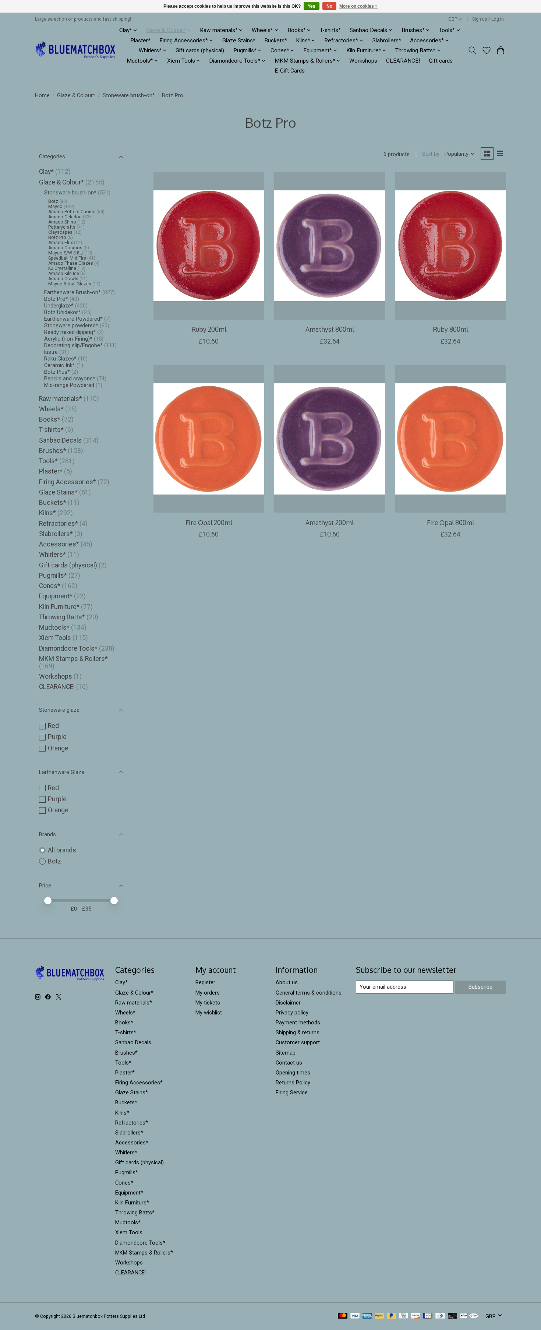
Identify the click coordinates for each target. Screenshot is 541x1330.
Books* (49, 419)
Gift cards (441, 60)
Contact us (289, 1062)
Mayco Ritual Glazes (69, 283)
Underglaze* (59, 305)
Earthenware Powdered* (73, 319)
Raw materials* (60, 398)
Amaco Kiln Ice (63, 273)
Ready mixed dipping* (70, 332)
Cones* (49, 586)
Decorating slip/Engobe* (73, 345)
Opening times (293, 1072)
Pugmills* (53, 575)
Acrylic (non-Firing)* (68, 338)
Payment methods (298, 1022)
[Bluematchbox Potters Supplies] (75, 51)
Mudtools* (54, 627)
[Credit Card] (403, 1316)
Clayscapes (60, 232)
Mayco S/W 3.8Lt (65, 253)
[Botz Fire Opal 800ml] (450, 439)
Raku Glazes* (60, 358)
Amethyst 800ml (329, 329)
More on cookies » (358, 6)
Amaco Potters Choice (71, 211)
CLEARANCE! (403, 60)
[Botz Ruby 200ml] (208, 245)
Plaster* (140, 40)
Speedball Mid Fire (67, 258)
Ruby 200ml (208, 329)
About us (287, 982)
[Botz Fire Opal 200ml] (208, 439)
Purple (57, 736)
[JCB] (428, 1316)
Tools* (48, 461)
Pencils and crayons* (69, 378)
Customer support (298, 1042)
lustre (51, 352)
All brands (62, 850)
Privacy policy (292, 1012)
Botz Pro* (56, 299)
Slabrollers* (386, 40)
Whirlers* (52, 554)
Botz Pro (57, 237)
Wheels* (51, 409)
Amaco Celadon (65, 216)
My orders (207, 992)
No (329, 6)
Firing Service (292, 1092)
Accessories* (59, 544)
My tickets (207, 1002)
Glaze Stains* (238, 40)
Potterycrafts (61, 227)
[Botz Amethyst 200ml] (329, 439)
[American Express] (367, 1316)
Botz (53, 201)
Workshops (363, 60)
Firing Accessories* (67, 482)
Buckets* (275, 40)
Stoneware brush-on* (129, 95)
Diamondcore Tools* (68, 648)
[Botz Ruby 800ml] (450, 245)
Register (205, 982)
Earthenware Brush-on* (72, 292)
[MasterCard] (342, 1316)
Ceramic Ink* (59, 365)
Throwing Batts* (62, 617)
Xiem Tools (55, 637)
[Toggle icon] (472, 50)
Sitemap (286, 1052)
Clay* (46, 171)
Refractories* (58, 523)
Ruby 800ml (450, 329)
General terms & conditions (309, 992)
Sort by (430, 154)
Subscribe (480, 987)
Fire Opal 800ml (450, 522)
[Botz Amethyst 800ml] (329, 245)
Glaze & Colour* (76, 95)
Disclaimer (288, 1002)
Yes (311, 6)
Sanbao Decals (60, 440)
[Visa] (355, 1316)
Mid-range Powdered (69, 385)
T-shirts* (330, 30)
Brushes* (52, 450)
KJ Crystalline (62, 268)
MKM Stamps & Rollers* (73, 658)
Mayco (55, 206)
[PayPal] (379, 1316)
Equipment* (56, 596)
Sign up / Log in (488, 19)
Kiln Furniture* (59, 607)
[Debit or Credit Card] (452, 1316)
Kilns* (47, 513)
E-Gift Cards (290, 70)
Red (53, 725)
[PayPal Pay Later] (391, 1316)
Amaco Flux (60, 242)
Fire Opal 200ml (208, 522)
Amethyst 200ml (329, 522)
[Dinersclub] (440, 1316)
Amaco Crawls (63, 278)
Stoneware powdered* (71, 325)
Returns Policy (293, 1082)
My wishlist (208, 1012)
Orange (58, 748)
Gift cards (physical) (200, 50)
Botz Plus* (57, 372)
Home (42, 95)
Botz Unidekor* (62, 312)
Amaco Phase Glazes (70, 263)
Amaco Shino (62, 222)
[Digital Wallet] (469, 1316)
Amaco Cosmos (65, 247)
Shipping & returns (297, 1032)
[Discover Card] (416, 1316)
